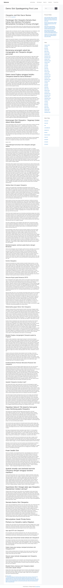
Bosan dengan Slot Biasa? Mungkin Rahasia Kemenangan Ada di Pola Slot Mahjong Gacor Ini (50, 31)
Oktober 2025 (47, 59)
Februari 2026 (47, 52)
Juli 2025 (46, 63)
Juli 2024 (46, 82)
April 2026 (46, 49)
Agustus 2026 (47, 45)
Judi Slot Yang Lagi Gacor (17, 578)
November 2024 (47, 76)
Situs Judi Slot (9, 575)
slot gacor (46, 139)
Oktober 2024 (47, 77)
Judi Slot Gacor (32, 2)
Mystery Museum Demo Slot (13, 579)
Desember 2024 (47, 74)
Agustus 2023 (47, 99)
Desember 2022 (47, 112)
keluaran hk (46, 130)
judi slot (45, 132)
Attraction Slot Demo (34, 576)
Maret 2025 (46, 70)
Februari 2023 (47, 109)
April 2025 (46, 68)
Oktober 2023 (47, 96)
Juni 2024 (46, 84)
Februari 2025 (47, 71)
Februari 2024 (47, 90)
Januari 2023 (46, 110)
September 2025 (47, 60)
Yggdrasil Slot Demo (11, 581)
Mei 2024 (46, 85)
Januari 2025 (46, 73)
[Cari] (56, 8)
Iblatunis (6, 2)
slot (45, 125)
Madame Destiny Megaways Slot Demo (28, 578)
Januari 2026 (46, 54)
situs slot (46, 137)
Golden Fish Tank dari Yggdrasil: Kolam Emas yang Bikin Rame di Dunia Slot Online (50, 35)
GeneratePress (37, 586)
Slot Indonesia (39, 2)
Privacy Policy (56, 2)
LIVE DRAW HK (47, 127)
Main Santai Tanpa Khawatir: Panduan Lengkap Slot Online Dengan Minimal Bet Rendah (49, 27)
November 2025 (47, 57)
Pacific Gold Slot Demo (22, 579)
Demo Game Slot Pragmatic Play (21, 577)
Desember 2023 (47, 93)
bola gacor (46, 120)
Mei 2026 (46, 48)
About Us (44, 2)
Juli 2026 (46, 46)
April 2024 (46, 87)
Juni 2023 (46, 102)
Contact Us (50, 2)
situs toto (46, 123)
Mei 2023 (46, 104)
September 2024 (47, 79)
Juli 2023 (46, 101)
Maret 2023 (46, 107)
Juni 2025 (46, 65)
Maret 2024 (46, 88)
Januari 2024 (46, 91)
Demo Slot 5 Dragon (29, 577)
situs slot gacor (47, 134)
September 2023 (47, 98)
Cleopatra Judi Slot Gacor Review (18, 15)
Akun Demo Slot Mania (10, 576)
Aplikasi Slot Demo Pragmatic (26, 576)
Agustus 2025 (47, 62)
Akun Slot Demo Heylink (18, 576)
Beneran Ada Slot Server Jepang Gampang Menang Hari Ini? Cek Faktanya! (50, 23)
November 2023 (47, 95)
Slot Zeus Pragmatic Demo (13, 580)
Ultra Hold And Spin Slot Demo (23, 580)
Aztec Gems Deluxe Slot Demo (10, 577)
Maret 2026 (46, 51)
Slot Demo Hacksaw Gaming (30, 579)
